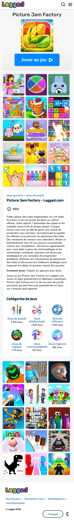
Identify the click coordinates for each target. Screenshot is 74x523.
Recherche (63, 4)
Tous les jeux (13, 498)
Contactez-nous (34, 498)
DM (67, 514)
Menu (70, 4)
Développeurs (56, 498)
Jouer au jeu (34, 59)
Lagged (13, 4)
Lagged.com (17, 490)
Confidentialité (15, 503)
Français (53, 514)
